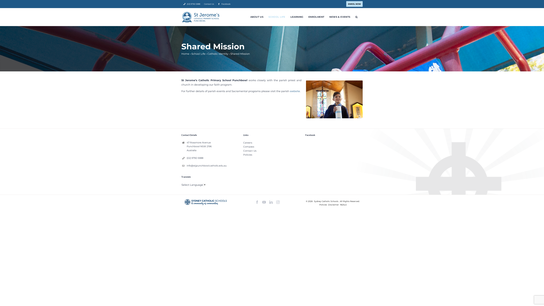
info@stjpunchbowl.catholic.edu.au (207, 165)
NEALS (343, 204)
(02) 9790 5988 (195, 158)
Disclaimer (333, 204)
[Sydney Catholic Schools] (205, 202)
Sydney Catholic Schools (326, 201)
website (295, 91)
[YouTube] (264, 202)
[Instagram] (278, 202)
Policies (323, 204)
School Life (198, 53)
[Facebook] (257, 202)
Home (185, 53)
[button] (356, 17)
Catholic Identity (217, 53)
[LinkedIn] (271, 202)
